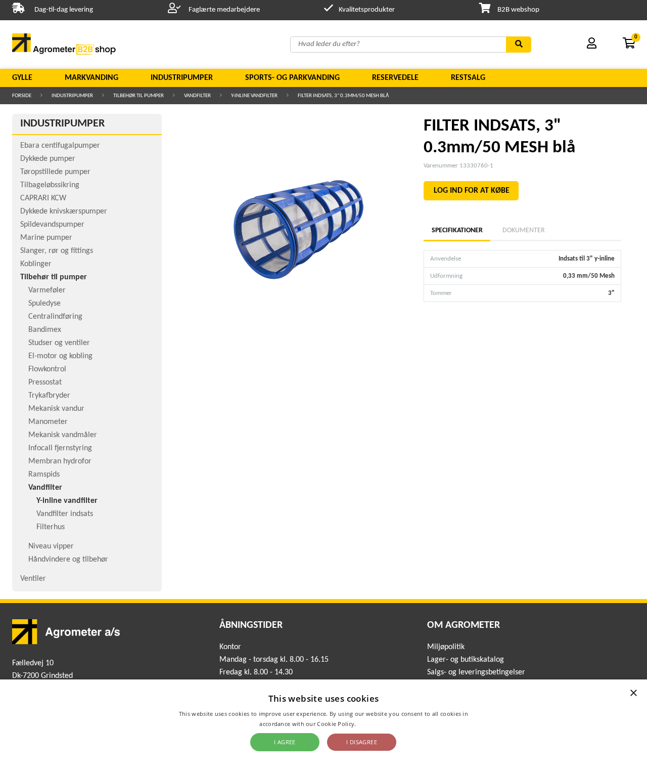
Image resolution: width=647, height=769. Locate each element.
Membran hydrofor (59, 461)
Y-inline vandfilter (254, 96)
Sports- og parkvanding (292, 78)
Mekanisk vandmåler (62, 435)
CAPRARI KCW (43, 198)
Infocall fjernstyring (60, 448)
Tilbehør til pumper (138, 96)
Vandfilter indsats (64, 514)
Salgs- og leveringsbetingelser (476, 672)
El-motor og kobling (60, 356)
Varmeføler (47, 290)
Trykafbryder (49, 396)
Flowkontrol (47, 369)
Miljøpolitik (446, 647)
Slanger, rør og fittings (56, 251)
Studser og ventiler (59, 343)
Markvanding (91, 78)
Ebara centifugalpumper (60, 146)
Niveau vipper (51, 546)
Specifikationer (457, 230)
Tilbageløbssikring (49, 185)
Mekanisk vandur (56, 409)
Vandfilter (197, 96)
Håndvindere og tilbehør (68, 560)
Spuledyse (44, 304)
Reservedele (395, 78)
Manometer (48, 422)
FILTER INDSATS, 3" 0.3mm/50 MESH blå (343, 96)
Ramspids (44, 475)
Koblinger (36, 264)
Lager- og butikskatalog (465, 660)
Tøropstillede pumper (55, 172)
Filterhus (50, 527)
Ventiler (33, 579)
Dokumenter (523, 230)
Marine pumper (46, 238)
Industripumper (182, 78)
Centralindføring (55, 317)
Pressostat (45, 382)
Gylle (22, 78)
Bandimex (44, 330)
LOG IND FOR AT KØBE (472, 191)
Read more (373, 724)
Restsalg (468, 78)
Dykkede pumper (47, 159)
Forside (21, 96)
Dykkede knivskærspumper (63, 211)
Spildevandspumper (52, 225)
